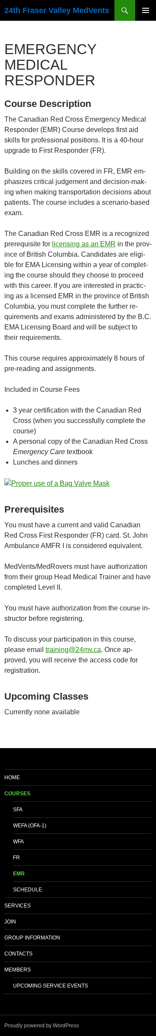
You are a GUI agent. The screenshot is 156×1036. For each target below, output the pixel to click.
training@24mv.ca (73, 649)
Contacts (18, 954)
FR (16, 858)
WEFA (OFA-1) (29, 826)
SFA (18, 810)
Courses (17, 794)
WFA (18, 842)
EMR (19, 874)
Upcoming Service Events (50, 986)
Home (12, 778)
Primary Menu (145, 10)
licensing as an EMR (84, 244)
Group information (32, 938)
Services (17, 906)
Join (10, 922)
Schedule (27, 890)
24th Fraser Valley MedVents (56, 10)
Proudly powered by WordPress (41, 1026)
